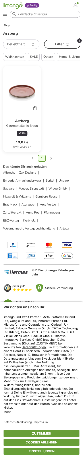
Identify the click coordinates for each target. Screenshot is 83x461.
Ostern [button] (48, 57)
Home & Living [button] (69, 57)
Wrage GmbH (58, 188)
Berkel (50, 180)
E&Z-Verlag (11, 220)
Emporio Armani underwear (22, 180)
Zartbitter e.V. (12, 212)
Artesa (64, 228)
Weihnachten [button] (14, 57)
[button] (21, 44)
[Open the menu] (5, 14)
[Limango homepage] (13, 5)
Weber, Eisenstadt (31, 188)
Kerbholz (29, 220)
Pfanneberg (52, 212)
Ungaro (64, 180)
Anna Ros (32, 212)
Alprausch (28, 204)
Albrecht (9, 172)
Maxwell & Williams (17, 196)
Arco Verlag (48, 204)
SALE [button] (34, 57)
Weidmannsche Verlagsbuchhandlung (29, 228)
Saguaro (9, 188)
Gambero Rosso (46, 196)
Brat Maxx (10, 204)
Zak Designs (27, 172)
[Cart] (35, 108)
